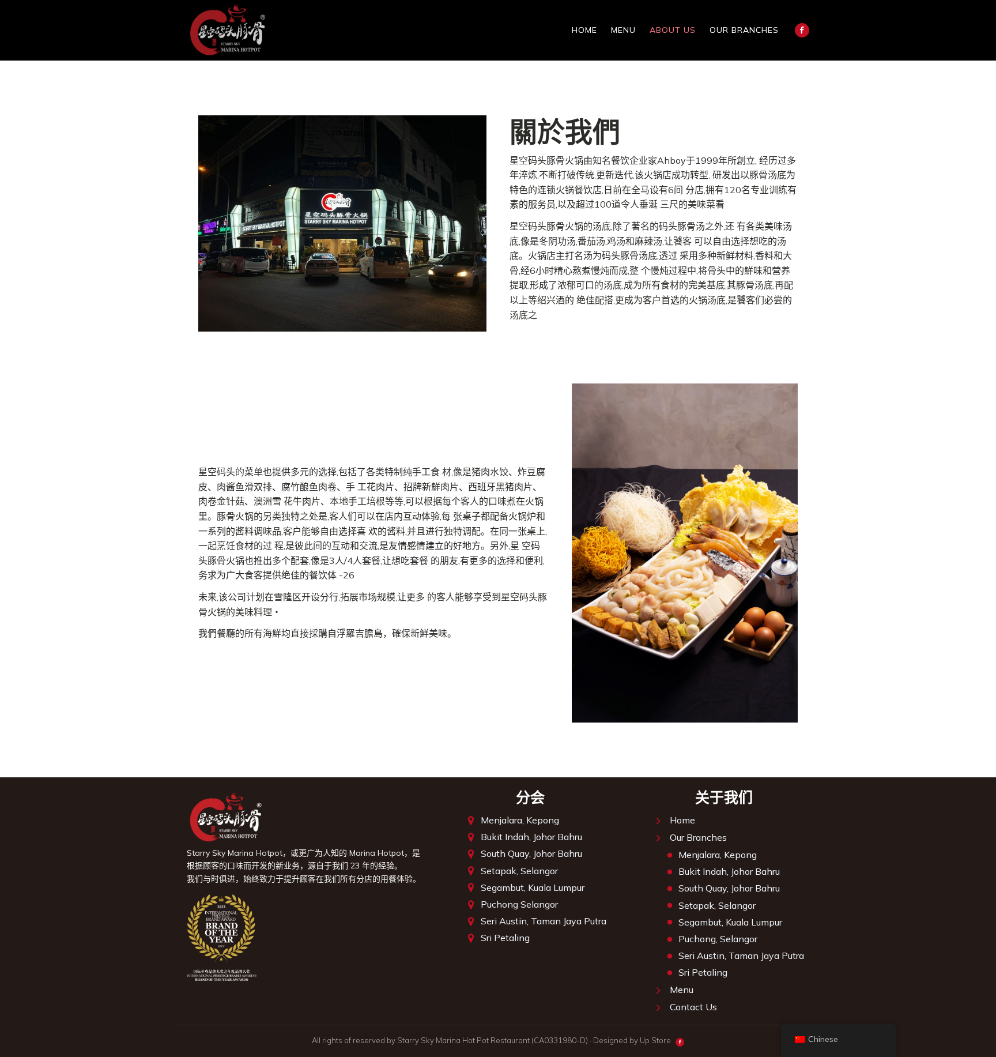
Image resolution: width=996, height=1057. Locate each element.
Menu (623, 30)
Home (584, 30)
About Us (673, 30)
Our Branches (744, 30)
